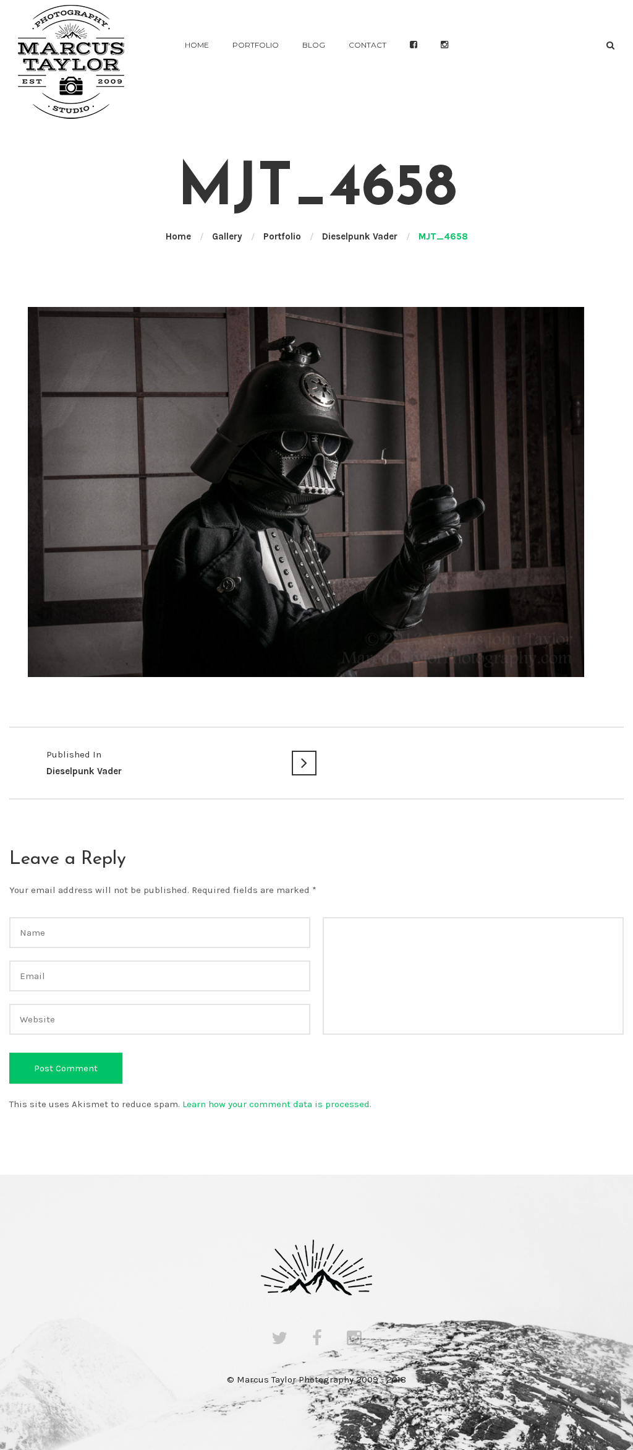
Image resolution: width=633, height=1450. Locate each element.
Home (197, 45)
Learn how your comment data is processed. (277, 1104)
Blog (313, 45)
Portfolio (255, 45)
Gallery (227, 236)
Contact (367, 45)
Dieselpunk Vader (359, 236)
